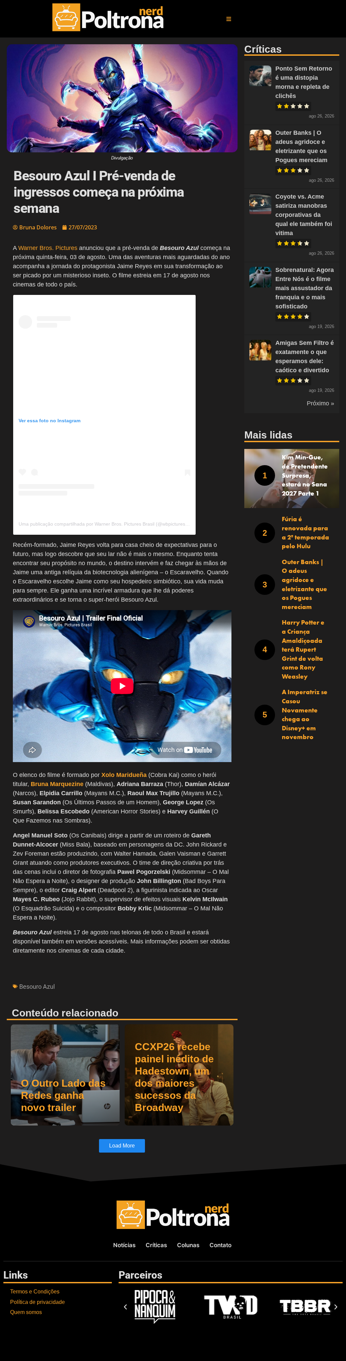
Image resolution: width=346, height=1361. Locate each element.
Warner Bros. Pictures (47, 248)
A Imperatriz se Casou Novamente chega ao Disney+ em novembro (304, 714)
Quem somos (26, 1312)
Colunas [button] (188, 1245)
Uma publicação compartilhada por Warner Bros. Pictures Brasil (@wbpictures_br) (106, 524)
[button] (229, 19)
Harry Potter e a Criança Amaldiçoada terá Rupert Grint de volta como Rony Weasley (303, 649)
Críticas (156, 1245)
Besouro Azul (37, 986)
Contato (220, 1245)
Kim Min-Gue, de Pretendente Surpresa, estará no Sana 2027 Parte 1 (305, 475)
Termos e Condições (34, 1291)
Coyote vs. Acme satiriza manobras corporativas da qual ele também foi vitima (303, 214)
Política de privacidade (37, 1302)
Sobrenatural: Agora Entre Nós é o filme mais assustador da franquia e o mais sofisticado (304, 288)
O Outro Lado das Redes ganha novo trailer (63, 1095)
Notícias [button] (124, 1245)
